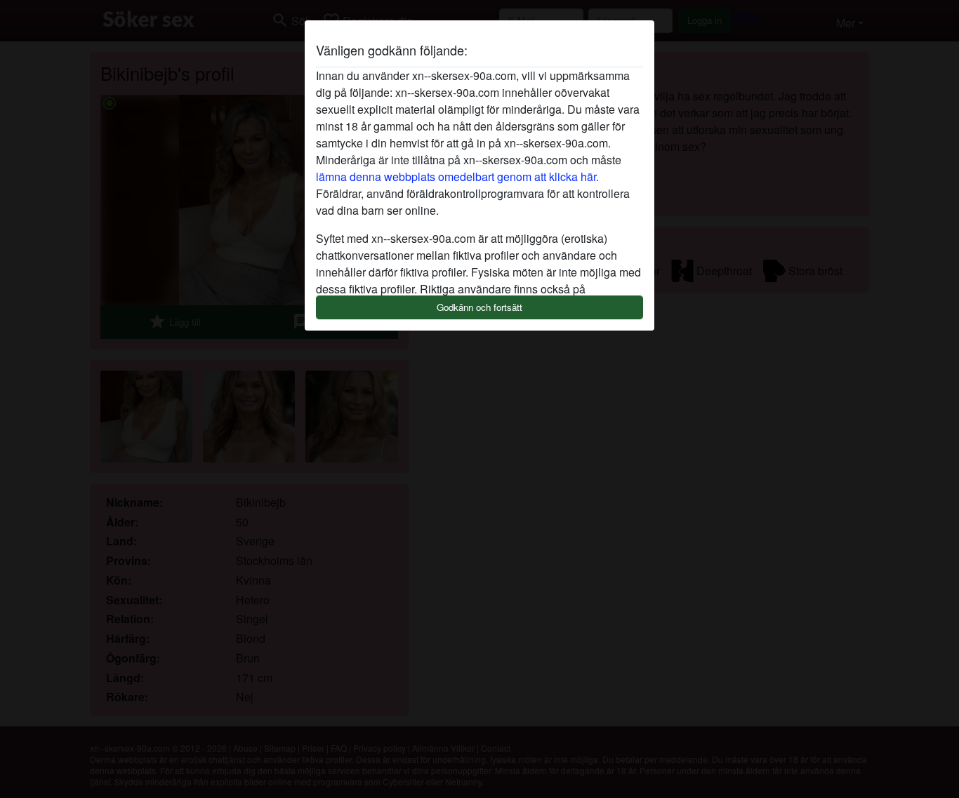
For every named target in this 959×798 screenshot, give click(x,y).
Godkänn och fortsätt (479, 307)
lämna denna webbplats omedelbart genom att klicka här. (457, 176)
